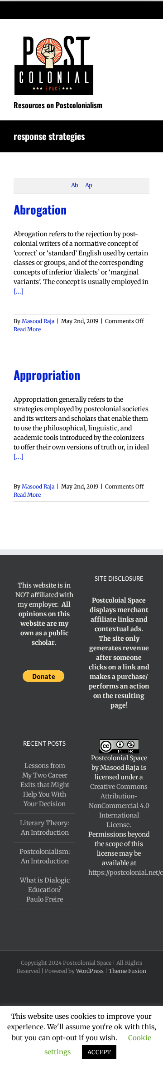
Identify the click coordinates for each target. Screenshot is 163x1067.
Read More (27, 329)
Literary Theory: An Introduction (44, 828)
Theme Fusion (127, 970)
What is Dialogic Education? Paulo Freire (45, 889)
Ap (88, 185)
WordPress (90, 970)
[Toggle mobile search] (129, 34)
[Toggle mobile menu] (145, 34)
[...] (19, 291)
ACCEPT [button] (99, 1052)
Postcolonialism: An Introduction (44, 856)
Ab (74, 185)
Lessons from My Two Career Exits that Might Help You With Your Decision (44, 785)
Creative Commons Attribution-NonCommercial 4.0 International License (119, 806)
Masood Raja (38, 321)
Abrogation (40, 209)
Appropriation (47, 375)
